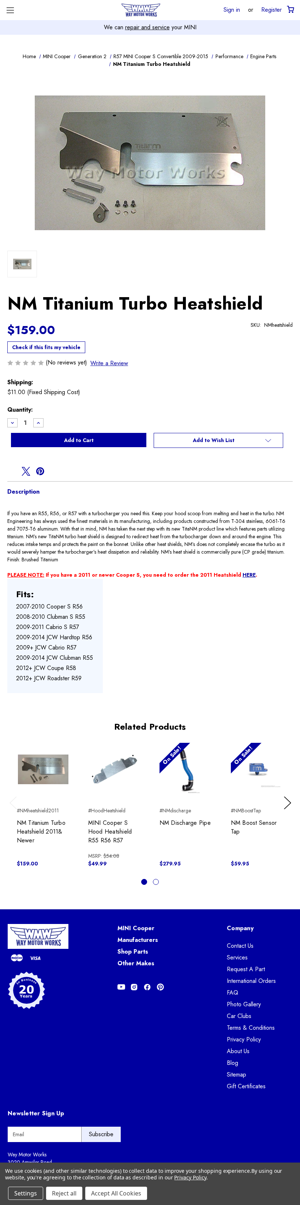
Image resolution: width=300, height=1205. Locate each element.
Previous (15, 810)
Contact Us (240, 946)
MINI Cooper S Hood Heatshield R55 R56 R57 (110, 832)
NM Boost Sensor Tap (254, 827)
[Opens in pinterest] (40, 471)
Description (23, 491)
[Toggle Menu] (10, 10)
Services (237, 957)
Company (240, 928)
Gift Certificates (246, 1086)
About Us (238, 1051)
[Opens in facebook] (11, 471)
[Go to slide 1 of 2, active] (144, 882)
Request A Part (246, 969)
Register (271, 9)
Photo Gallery (244, 1004)
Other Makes (135, 963)
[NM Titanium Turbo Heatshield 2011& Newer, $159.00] (43, 769)
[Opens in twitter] (26, 471)
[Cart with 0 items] (290, 9)
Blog (232, 1063)
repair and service (147, 27)
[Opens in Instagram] (134, 987)
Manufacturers (137, 940)
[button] (218, 440)
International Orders (251, 981)
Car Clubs (239, 1016)
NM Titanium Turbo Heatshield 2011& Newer (41, 832)
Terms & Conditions (251, 1027)
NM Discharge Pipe (185, 823)
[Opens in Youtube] (121, 987)
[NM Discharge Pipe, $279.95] (186, 769)
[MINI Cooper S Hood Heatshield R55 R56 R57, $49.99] (114, 769)
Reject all (64, 1193)
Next (288, 810)
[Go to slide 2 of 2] (156, 882)
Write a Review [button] (109, 363)
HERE (249, 575)
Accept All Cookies (116, 1193)
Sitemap (236, 1074)
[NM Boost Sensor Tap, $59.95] (257, 769)
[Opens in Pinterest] (160, 987)
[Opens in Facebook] (147, 987)
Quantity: (20, 409)
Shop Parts (132, 951)
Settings (25, 1193)
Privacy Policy (244, 1039)
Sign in (232, 9)
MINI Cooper (135, 928)
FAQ (232, 992)
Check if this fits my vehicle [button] (46, 347)
